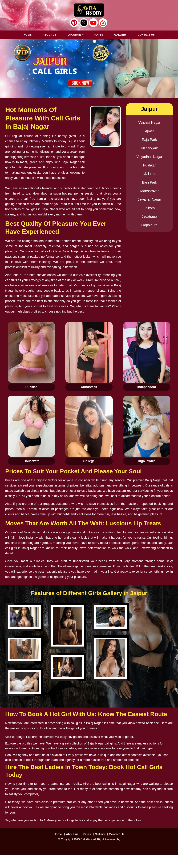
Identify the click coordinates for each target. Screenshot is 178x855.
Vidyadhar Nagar (149, 157)
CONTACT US (146, 34)
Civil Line (149, 174)
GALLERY (120, 34)
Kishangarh (149, 148)
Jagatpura (149, 216)
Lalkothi (149, 208)
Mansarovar (149, 191)
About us (49, 34)
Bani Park (149, 182)
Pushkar (149, 165)
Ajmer (149, 131)
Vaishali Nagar (149, 122)
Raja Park (149, 140)
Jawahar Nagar (149, 199)
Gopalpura (149, 225)
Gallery (100, 834)
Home (27, 34)
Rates (87, 834)
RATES (98, 34)
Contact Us (116, 834)
